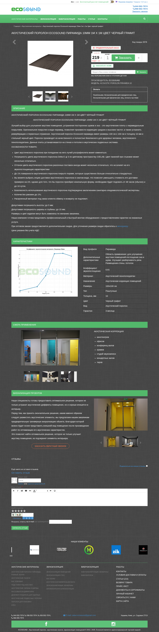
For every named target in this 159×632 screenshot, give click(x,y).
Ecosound (114, 80)
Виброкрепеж (87, 575)
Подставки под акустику (22, 585)
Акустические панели (20, 578)
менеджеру (122, 226)
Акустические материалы (24, 19)
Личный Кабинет (125, 594)
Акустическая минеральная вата (60, 582)
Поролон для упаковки (21, 602)
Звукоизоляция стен (55, 575)
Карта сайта (122, 601)
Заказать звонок (140, 11)
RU (72, 2)
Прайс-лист (122, 586)
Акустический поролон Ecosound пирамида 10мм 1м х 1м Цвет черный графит (73, 26)
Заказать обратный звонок (50, 446)
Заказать (125, 58)
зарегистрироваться (36, 484)
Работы (82, 19)
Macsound (50, 579)
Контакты (102, 19)
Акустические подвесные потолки (26, 598)
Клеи (13, 605)
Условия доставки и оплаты (131, 575)
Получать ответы (18, 522)
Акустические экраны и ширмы (25, 588)
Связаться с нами (126, 597)
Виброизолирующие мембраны (94, 572)
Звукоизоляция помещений (58, 572)
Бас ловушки (17, 581)
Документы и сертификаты (130, 590)
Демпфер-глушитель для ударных (25, 595)
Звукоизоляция (48, 19)
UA (77, 2)
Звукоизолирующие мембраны (59, 585)
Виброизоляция (67, 19)
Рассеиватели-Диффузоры (22, 592)
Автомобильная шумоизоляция (60, 589)
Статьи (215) (122, 579)
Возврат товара (124, 583)
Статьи (91, 19)
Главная (17, 26)
